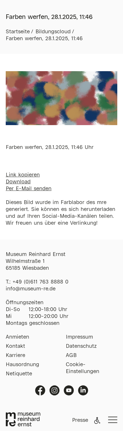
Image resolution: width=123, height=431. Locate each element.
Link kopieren (23, 175)
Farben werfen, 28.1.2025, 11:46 (44, 38)
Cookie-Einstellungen (82, 368)
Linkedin (83, 390)
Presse (80, 420)
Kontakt (15, 346)
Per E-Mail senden (28, 189)
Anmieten (17, 337)
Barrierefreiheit (97, 420)
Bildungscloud (53, 32)
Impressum (79, 337)
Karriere (15, 355)
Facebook (40, 390)
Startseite (18, 32)
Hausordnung (22, 364)
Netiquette (19, 374)
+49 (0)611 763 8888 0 (40, 282)
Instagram (54, 390)
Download (18, 182)
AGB (71, 355)
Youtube (69, 390)
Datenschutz (81, 346)
